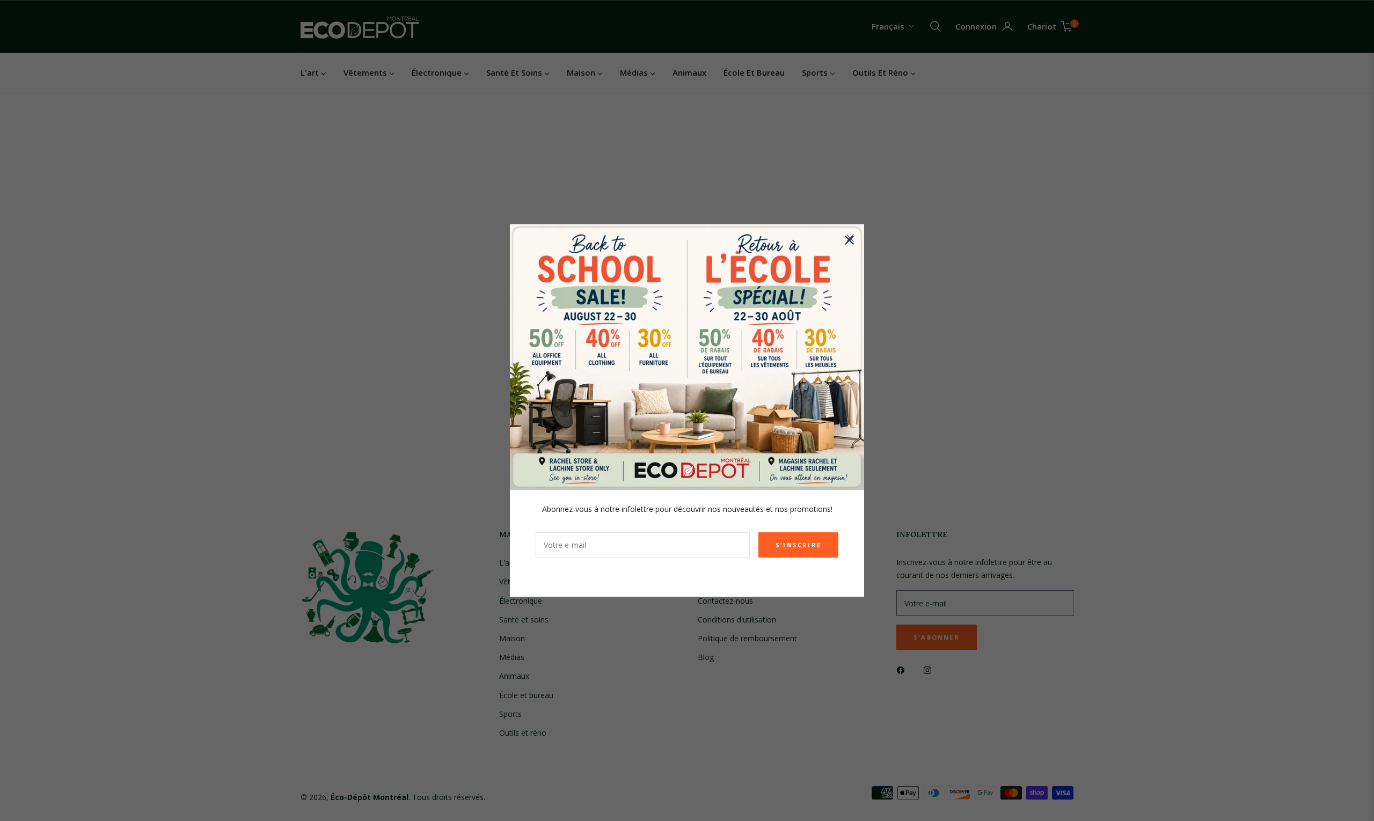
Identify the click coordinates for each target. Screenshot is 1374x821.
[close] (850, 238)
